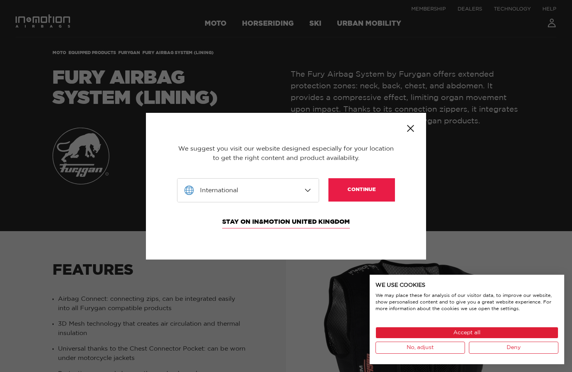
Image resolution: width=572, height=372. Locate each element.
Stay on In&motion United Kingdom (286, 222)
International (219, 190)
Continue (361, 189)
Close (410, 128)
